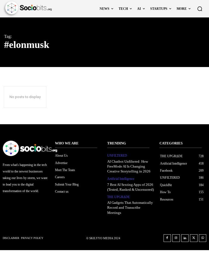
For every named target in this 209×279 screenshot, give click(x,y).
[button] (199, 8)
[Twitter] (194, 238)
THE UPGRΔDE (118, 197)
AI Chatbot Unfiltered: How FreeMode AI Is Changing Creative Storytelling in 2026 (128, 166)
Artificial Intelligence (120, 179)
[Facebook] (167, 238)
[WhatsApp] (203, 238)
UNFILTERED (117, 155)
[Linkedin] (185, 238)
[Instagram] (176, 238)
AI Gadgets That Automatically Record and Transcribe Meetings (130, 207)
